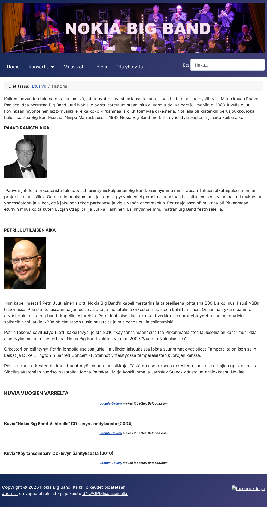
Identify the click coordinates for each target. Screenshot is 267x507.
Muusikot (73, 66)
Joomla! (10, 493)
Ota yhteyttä (129, 66)
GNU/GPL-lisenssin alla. (105, 493)
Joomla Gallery (111, 403)
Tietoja (100, 66)
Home (13, 66)
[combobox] (227, 65)
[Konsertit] (51, 66)
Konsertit (38, 66)
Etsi (186, 65)
